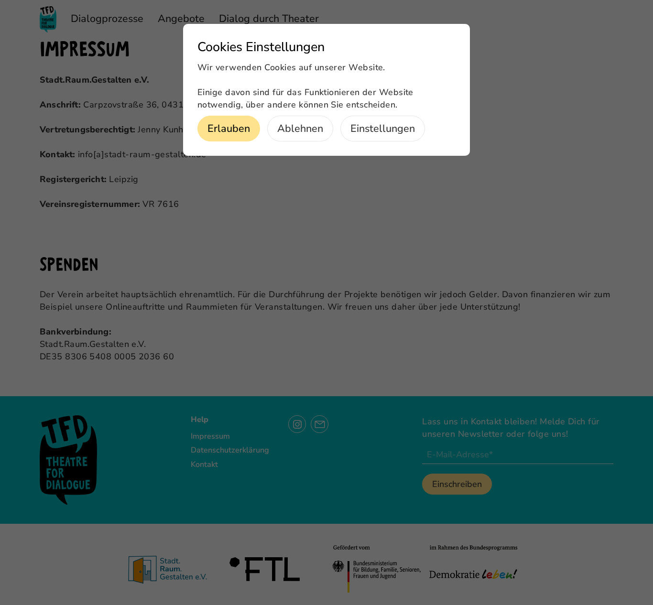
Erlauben (228, 128)
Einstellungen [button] (382, 128)
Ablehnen (300, 128)
